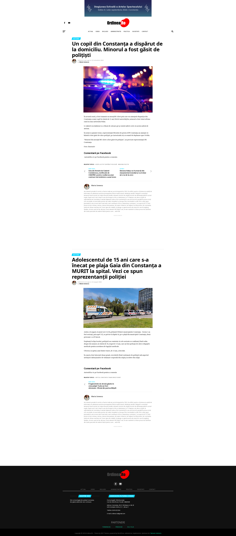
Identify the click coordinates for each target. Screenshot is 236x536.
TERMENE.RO (106, 527)
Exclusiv (105, 31)
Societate (135, 31)
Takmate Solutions (155, 533)
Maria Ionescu (84, 62)
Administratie (116, 31)
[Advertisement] (118, 229)
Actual (90, 31)
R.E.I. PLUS (130, 527)
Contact (145, 31)
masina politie (124, 164)
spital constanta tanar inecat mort (108, 377)
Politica (127, 31)
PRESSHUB (119, 527)
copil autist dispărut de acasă (106, 164)
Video (98, 31)
